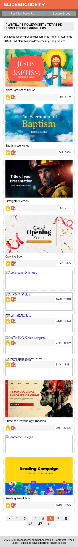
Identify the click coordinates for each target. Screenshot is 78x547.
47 (40, 524)
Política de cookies (55, 542)
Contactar (60, 539)
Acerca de (47, 539)
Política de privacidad (32, 542)
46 (30, 524)
